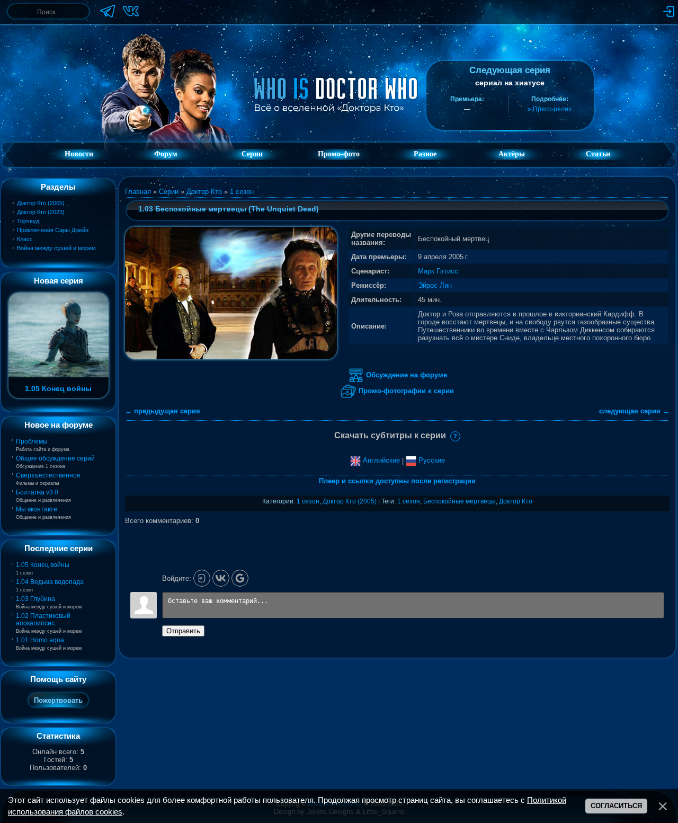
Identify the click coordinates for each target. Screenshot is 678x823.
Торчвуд (28, 221)
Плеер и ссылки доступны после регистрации (397, 481)
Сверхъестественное (48, 475)
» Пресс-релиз (550, 109)
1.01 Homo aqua (40, 640)
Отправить (183, 631)
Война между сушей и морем (56, 248)
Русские (430, 460)
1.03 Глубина (35, 599)
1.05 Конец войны (42, 565)
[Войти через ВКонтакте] (220, 578)
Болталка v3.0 (37, 492)
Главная (138, 192)
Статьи (598, 154)
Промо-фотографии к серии (405, 391)
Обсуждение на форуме (405, 375)
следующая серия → (634, 411)
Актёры (511, 154)
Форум (165, 154)
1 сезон (242, 192)
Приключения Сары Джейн (52, 230)
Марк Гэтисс (438, 271)
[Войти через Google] (239, 578)
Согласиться (616, 806)
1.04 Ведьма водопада (50, 582)
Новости (79, 154)
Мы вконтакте (36, 509)
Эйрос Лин (435, 285)
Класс (25, 239)
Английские (380, 460)
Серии (169, 192)
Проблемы (32, 441)
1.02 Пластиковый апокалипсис (43, 619)
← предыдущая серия (162, 411)
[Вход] (201, 578)
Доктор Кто (204, 192)
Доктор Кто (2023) (41, 212)
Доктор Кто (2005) (41, 203)
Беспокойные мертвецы (459, 501)
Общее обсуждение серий (55, 458)
